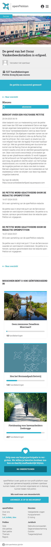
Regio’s (5, 537)
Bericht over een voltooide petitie (23, 114)
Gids (4, 526)
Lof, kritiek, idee (9, 517)
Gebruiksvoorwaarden (37, 526)
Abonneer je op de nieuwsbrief (25, 500)
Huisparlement (34, 515)
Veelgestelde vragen (36, 512)
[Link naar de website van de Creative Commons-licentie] (3, 544)
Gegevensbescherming (37, 529)
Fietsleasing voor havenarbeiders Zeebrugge (25, 427)
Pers (4, 515)
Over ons (6, 512)
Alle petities (7, 529)
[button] (42, 6)
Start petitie (7, 531)
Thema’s (5, 534)
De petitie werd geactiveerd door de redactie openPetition (24, 194)
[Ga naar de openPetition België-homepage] (15, 6)
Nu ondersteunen (25, 469)
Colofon (31, 531)
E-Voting (31, 517)
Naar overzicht (11, 97)
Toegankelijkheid (35, 534)
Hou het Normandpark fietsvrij (25, 376)
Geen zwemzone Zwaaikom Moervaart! (25, 325)
